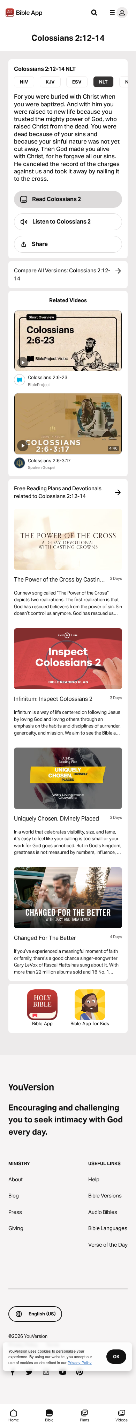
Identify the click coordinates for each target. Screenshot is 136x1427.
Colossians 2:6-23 (53, 377)
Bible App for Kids (89, 1023)
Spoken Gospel (41, 467)
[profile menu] (117, 13)
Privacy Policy (80, 1362)
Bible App (42, 1023)
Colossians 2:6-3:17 (55, 460)
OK (116, 1356)
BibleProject (39, 384)
